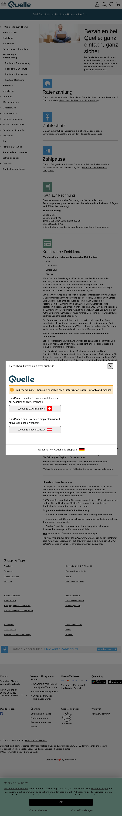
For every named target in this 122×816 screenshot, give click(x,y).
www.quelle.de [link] (58, 449)
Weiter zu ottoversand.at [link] (31, 429)
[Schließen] (110, 366)
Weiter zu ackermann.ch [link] (31, 408)
